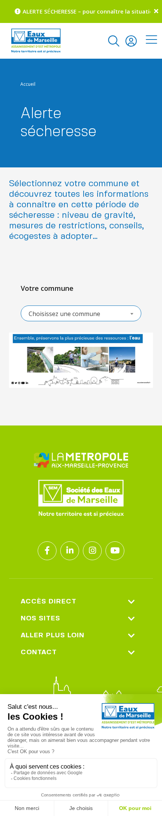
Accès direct (48, 601)
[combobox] (81, 313)
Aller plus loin (52, 635)
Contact (39, 652)
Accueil (27, 84)
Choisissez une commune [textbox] (64, 314)
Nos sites (40, 618)
